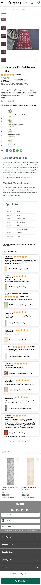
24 (19, 441)
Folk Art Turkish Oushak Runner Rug (11, 488)
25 (22, 441)
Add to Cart (20, 581)
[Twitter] (23, 511)
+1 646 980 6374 (9, 520)
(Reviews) (19, 74)
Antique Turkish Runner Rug (31, 488)
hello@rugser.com (9, 526)
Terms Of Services (25, 577)
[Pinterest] (28, 511)
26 (25, 441)
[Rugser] (20, 505)
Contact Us (8, 514)
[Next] (29, 441)
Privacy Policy (14, 577)
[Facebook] (13, 511)
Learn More (11, 116)
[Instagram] (18, 511)
